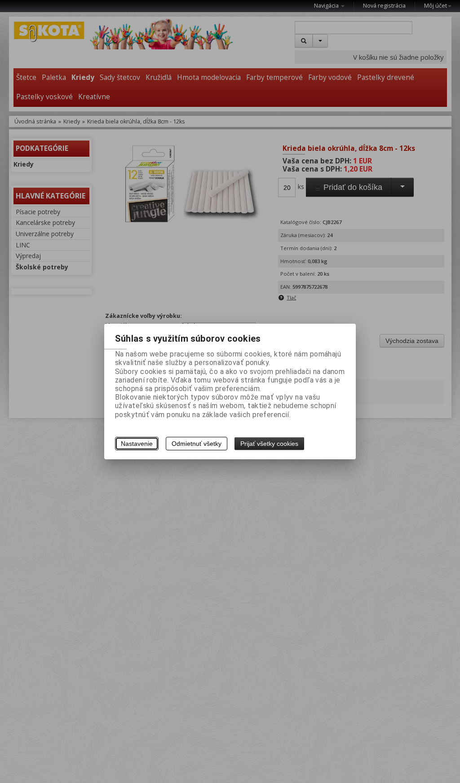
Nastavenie (137, 443)
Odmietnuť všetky (196, 443)
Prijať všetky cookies (269, 443)
